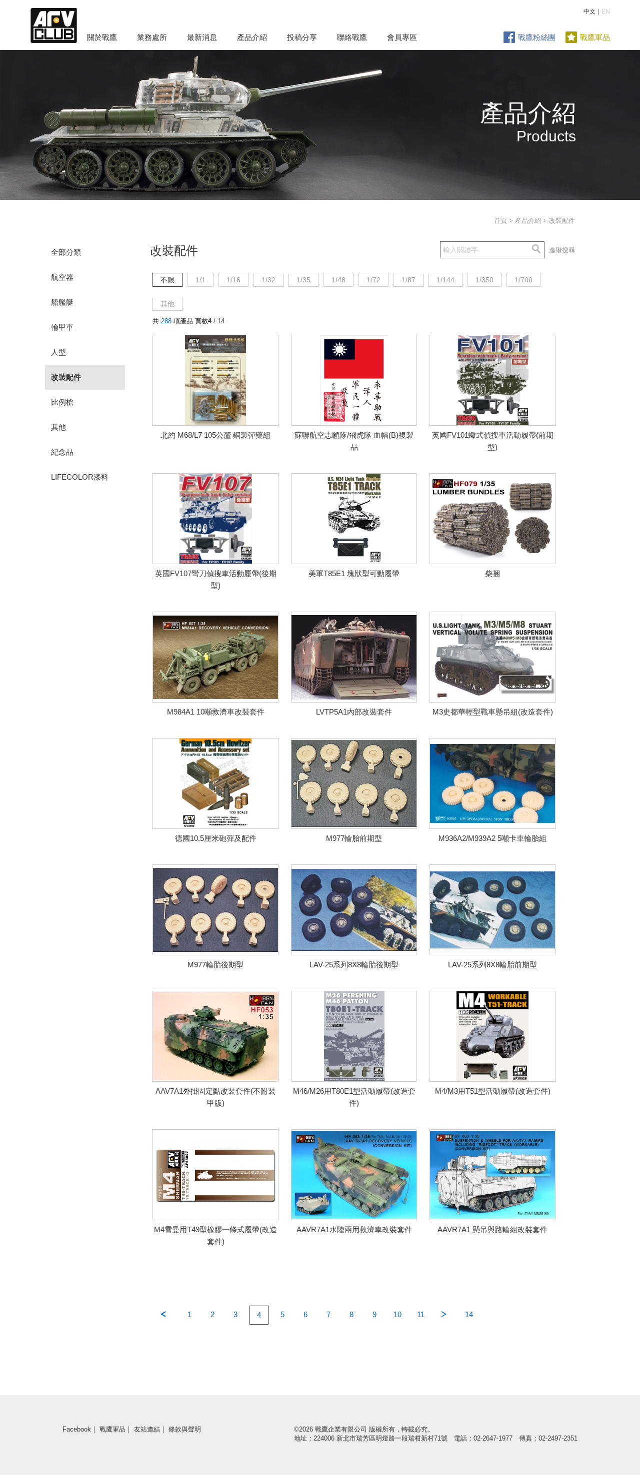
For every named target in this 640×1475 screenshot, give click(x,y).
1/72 (373, 280)
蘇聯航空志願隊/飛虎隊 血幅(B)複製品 (354, 441)
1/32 (269, 280)
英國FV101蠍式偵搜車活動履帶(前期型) (493, 441)
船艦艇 (62, 302)
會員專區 (402, 37)
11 (420, 1314)
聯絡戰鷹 (352, 37)
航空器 (62, 277)
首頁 (500, 220)
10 (398, 1314)
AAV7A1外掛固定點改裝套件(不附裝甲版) (216, 1097)
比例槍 (62, 402)
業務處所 (152, 37)
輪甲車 (62, 327)
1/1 (201, 280)
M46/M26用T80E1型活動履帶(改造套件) (354, 1097)
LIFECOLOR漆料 (79, 477)
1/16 (233, 280)
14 (469, 1314)
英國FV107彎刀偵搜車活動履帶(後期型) (215, 579)
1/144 (445, 280)
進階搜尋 (562, 250)
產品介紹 (252, 37)
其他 (58, 427)
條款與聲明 (184, 1429)
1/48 (339, 280)
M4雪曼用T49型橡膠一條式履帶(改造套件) (215, 1235)
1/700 (523, 280)
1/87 (409, 280)
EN (606, 11)
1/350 (485, 280)
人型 (58, 352)
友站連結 (147, 1429)
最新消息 (202, 37)
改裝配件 (66, 377)
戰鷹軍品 (595, 37)
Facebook (76, 1429)
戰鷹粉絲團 (537, 37)
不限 (167, 280)
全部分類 (66, 252)
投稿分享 (302, 37)
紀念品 (62, 452)
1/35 (303, 280)
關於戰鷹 (102, 37)
